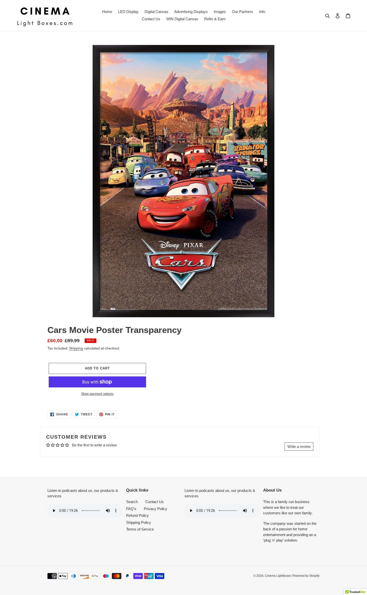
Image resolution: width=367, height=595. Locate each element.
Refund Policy (137, 515)
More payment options (97, 394)
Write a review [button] (299, 446)
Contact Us (154, 502)
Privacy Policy (155, 509)
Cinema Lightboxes (278, 576)
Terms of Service (140, 529)
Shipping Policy (138, 522)
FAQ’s (131, 509)
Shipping (76, 348)
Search (132, 502)
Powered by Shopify (306, 576)
